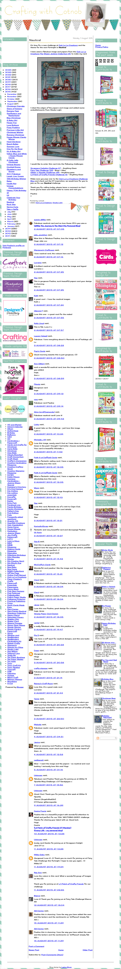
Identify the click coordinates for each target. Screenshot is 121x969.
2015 (8, 92)
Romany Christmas (15, 135)
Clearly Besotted (15, 455)
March (10, 221)
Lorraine (38, 263)
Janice (37, 742)
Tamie (36, 699)
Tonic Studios (13, 667)
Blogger (20, 687)
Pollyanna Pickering (16, 599)
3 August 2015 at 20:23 (49, 645)
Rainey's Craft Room (43, 684)
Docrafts (11, 497)
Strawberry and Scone (14, 170)
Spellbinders (13, 637)
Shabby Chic (13, 619)
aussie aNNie (40, 220)
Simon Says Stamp (16, 625)
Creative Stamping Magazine (15, 472)
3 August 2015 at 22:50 (49, 719)
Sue (36, 278)
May (9, 217)
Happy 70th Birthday (16, 190)
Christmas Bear (109, 698)
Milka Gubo (39, 855)
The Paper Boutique (16, 657)
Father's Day (13, 511)
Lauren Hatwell (40, 336)
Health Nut (11, 184)
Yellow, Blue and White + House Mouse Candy (17, 156)
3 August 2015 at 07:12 (48, 244)
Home (61, 950)
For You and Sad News (109, 661)
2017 (8, 87)
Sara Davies (12, 609)
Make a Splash (108, 587)
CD (8, 439)
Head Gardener (14, 142)
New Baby (11, 567)
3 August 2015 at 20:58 (49, 663)
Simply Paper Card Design (46, 614)
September (12, 101)
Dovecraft (11, 499)
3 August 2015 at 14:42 (48, 559)
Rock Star (11, 204)
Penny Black (13, 589)
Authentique (12, 431)
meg (36, 399)
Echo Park (12, 503)
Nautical (10, 202)
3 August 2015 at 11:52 (48, 452)
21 (8, 193)
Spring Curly (12, 207)
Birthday (11, 433)
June (9, 214)
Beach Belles (12, 144)
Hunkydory (12, 531)
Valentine (11, 673)
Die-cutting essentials (12, 494)
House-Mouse (13, 529)
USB (9, 671)
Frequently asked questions (15, 518)
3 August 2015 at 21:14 (48, 678)
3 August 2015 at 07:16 (48, 257)
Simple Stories (14, 627)
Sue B (37, 541)
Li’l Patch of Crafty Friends (71, 884)
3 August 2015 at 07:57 (49, 330)
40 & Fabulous (13, 174)
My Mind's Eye (14, 563)
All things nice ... (109, 642)
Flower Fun (12, 123)
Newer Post (34, 950)
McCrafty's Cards (42, 565)
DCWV (10, 475)
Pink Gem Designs (15, 591)
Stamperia (12, 645)
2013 (8, 231)
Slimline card (13, 635)
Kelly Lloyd (39, 323)
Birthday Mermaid (107, 716)
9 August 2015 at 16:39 (48, 805)
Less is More (13, 541)
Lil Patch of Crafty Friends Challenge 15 (48, 175)
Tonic (9, 663)
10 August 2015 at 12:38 (49, 834)
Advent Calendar (15, 427)
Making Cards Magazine (13, 550)
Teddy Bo (11, 655)
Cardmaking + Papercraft (13, 442)
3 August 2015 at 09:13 (49, 394)
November (12, 96)
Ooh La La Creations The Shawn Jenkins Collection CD (58, 53)
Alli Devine (39, 911)
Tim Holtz (11, 661)
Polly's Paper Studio (16, 597)
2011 (8, 236)
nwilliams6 (39, 760)
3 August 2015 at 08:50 (49, 358)
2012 (8, 233)
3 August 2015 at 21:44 (48, 693)
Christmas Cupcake (16, 106)
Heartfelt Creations (16, 523)
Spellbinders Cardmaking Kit (14, 640)
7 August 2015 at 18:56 (48, 785)
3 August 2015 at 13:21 (48, 520)
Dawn (36, 651)
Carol (36, 580)
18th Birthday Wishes (16, 179)
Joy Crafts (12, 535)
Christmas (12, 451)
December (12, 94)
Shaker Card (13, 621)
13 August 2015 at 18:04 (49, 905)
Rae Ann (38, 873)
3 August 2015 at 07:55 (49, 318)
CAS (9, 437)
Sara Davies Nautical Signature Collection (16, 612)
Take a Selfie (12, 209)
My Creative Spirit (15, 561)
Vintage (10, 675)
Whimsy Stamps (14, 679)
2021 (8, 77)
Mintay (10, 559)
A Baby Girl (12, 120)
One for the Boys (14, 149)
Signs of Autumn (14, 109)
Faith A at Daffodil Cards (45, 457)
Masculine (12, 553)
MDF (9, 543)
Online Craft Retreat (16, 575)
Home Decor (13, 527)
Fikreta (37, 384)
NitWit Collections (15, 571)
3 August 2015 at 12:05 (49, 467)
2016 (8, 89)
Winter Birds (107, 550)
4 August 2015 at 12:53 (48, 754)
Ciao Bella (12, 453)
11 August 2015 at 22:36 (49, 890)
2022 (8, 75)
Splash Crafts (13, 643)
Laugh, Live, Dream (15, 176)
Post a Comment (36, 946)
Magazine (11, 547)
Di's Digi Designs (15, 489)
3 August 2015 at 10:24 (48, 434)
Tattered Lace (13, 653)
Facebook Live (13, 505)
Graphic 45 (12, 521)
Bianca (37, 896)
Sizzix (10, 633)
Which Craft (12, 677)
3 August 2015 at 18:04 (48, 587)
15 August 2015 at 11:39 (49, 923)
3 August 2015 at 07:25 (49, 272)
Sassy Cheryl (13, 615)
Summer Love (13, 146)
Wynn (36, 488)
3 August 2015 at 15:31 (48, 574)
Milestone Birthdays (16, 555)
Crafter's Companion (17, 461)
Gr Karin (38, 532)
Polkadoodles (13, 595)
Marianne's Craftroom (44, 250)
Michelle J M (40, 440)
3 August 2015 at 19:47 (48, 629)
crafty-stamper (41, 668)
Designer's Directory (16, 487)
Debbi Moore (13, 477)
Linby (36, 424)
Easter (10, 501)
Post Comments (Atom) (52, 955)
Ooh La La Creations (16, 577)
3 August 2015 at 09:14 (49, 406)
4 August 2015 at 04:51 (49, 737)
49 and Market (14, 425)
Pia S (36, 635)
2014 (8, 229)
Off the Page (13, 573)
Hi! (8, 195)
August (10, 104)
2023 (8, 72)
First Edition (13, 513)
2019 (8, 82)
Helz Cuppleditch (15, 525)
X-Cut (10, 683)
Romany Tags (13, 111)
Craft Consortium (15, 457)
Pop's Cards (39, 351)
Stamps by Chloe (15, 647)
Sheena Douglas (14, 623)
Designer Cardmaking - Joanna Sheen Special (13, 482)
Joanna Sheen (13, 533)
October (11, 99)
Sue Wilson (12, 651)
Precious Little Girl (15, 130)
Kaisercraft (12, 537)
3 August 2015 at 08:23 (49, 345)
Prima (10, 603)
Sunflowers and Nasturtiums (14, 114)
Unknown (38, 775)
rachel (36, 623)
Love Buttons (13, 125)
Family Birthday (14, 507)
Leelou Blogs (66, 967)
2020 (8, 80)
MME (10, 545)
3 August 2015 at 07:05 (49, 229)
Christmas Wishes (15, 132)
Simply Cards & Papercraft (14, 630)
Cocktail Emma (13, 167)
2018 (8, 84)
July (9, 212)
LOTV (10, 539)
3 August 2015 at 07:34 (49, 305)
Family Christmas (15, 509)
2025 (8, 70)
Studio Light (12, 649)
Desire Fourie (40, 811)
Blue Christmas (14, 118)
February (11, 224)
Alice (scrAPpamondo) (44, 412)
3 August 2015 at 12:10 (48, 497)
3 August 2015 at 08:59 (49, 378)
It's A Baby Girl (13, 151)
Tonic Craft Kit (14, 665)
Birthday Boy (107, 679)
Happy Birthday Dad (109, 624)
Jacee (36, 605)
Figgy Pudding (13, 127)
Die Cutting (12, 491)
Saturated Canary (15, 617)
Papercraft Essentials (12, 584)
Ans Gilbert (39, 364)
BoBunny (11, 435)
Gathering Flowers (106, 568)
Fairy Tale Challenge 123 (41, 170)
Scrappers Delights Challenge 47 (45, 168)
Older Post (88, 950)
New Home (12, 569)
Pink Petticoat (13, 593)
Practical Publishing (16, 601)
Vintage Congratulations (15, 187)
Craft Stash (12, 459)
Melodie (37, 724)
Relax (9, 181)
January (11, 226)
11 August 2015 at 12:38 (48, 849)
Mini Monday (13, 557)
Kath (36, 296)
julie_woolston (40, 235)
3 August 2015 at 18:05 (49, 617)
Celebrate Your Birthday (13, 199)
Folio (9, 515)
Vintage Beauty (13, 165)
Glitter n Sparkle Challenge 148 (44, 172)
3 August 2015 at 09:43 (49, 419)
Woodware (12, 681)
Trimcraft (11, 669)
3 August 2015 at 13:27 (48, 536)
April (9, 219)
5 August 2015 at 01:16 (48, 770)
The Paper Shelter (15, 659)
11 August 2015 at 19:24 (49, 867)
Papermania (12, 587)
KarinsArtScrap (41, 526)
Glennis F (38, 311)
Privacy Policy (101, 47)
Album (10, 429)
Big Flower (106, 606)
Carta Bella (12, 449)
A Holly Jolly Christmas (12, 161)
